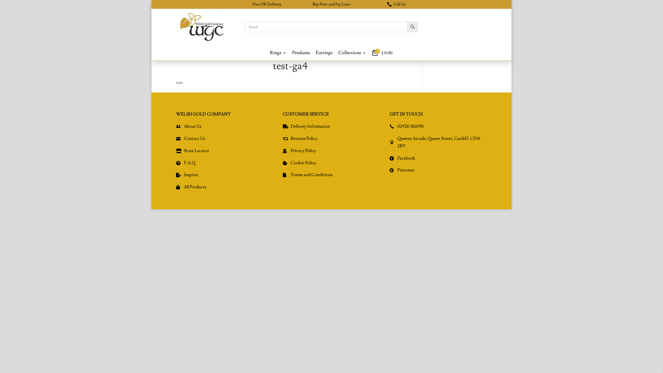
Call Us (396, 4)
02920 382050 (410, 126)
